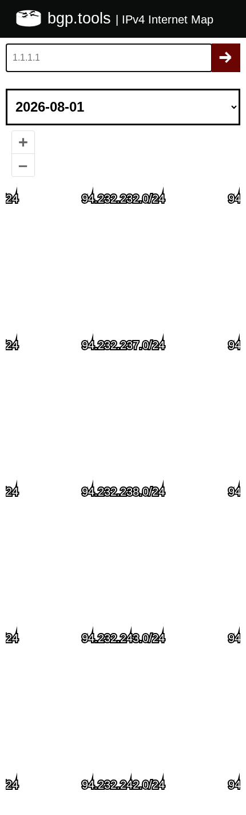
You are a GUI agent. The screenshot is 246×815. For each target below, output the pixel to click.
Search (226, 57)
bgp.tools (81, 18)
